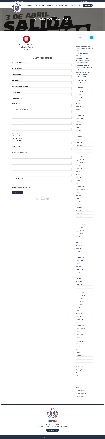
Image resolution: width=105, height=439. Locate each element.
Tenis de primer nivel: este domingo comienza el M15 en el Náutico (84, 48)
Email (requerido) (16, 80)
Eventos (49, 5)
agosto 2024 (79, 162)
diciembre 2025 (80, 115)
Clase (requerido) (16, 103)
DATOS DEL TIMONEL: (17, 138)
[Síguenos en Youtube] (92, 1)
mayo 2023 (79, 207)
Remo (77, 358)
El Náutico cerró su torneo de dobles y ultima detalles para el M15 (84, 67)
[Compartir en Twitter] (39, 199)
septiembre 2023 (80, 195)
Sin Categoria (79, 367)
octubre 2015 (79, 337)
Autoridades (30, 5)
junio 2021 (79, 275)
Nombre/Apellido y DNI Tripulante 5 (20, 178)
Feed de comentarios (81, 393)
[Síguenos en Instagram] (90, 1)
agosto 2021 (79, 269)
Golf (77, 349)
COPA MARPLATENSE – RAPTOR (82, 54)
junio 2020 (79, 310)
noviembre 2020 (80, 296)
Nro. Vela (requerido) (17, 121)
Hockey (78, 352)
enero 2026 (79, 112)
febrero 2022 (79, 251)
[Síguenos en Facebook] (89, 1)
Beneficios (61, 5)
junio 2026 (79, 97)
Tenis (77, 372)
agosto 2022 (79, 233)
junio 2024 (79, 168)
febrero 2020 (79, 319)
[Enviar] (80, 5)
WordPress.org (80, 396)
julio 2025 (78, 130)
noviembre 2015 (80, 334)
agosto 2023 (79, 198)
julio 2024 (78, 165)
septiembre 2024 (80, 160)
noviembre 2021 (80, 260)
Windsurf (78, 375)
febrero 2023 (79, 216)
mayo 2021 (79, 278)
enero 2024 (79, 183)
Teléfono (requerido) (17, 68)
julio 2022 (78, 236)
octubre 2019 (79, 331)
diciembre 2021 (80, 257)
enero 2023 (79, 219)
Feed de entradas (80, 390)
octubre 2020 (79, 299)
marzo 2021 (79, 284)
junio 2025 (79, 133)
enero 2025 (79, 148)
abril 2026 (79, 103)
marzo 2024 (79, 177)
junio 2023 (79, 204)
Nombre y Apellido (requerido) (19, 62)
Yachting (78, 378)
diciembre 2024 (80, 151)
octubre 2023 (79, 192)
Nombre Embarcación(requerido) (20, 109)
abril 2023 (79, 210)
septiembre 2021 (80, 266)
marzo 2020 (79, 316)
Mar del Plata (62, 437)
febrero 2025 (79, 145)
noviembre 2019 (80, 328)
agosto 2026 (79, 91)
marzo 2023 (79, 213)
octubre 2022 (79, 228)
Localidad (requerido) (17, 98)
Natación (78, 355)
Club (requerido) (16, 115)
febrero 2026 (79, 109)
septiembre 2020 (80, 301)
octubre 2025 (79, 121)
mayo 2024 (79, 171)
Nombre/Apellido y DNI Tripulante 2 (20, 161)
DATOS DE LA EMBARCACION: (19, 101)
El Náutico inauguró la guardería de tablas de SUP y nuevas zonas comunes (83, 60)
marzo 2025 (79, 142)
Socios (67, 5)
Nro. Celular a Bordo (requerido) (20, 86)
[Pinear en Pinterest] (44, 199)
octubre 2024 (79, 157)
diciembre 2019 (80, 325)
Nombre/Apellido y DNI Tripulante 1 (20, 155)
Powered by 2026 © (49, 437)
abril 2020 (79, 313)
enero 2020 (79, 322)
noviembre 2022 (80, 225)
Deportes (42, 5)
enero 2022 (79, 254)
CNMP (36, 5)
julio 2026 (78, 94)
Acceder (78, 387)
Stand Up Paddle (80, 370)
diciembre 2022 (80, 222)
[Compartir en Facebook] (36, 199)
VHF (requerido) (16, 133)
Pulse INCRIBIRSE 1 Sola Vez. (19, 185)
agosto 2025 (79, 127)
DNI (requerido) (16, 146)
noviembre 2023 (80, 189)
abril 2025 (79, 139)
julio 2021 (78, 272)
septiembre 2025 (80, 124)
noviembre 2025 (80, 118)
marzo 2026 (79, 106)
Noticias (54, 5)
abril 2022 (79, 245)
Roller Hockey (80, 364)
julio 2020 (78, 307)
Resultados (79, 361)
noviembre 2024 (80, 154)
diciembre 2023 (80, 186)
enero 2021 (79, 290)
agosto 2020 (79, 304)
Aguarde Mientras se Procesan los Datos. (22, 187)
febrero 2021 (79, 287)
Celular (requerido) (16, 74)
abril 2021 (79, 281)
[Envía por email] (42, 199)
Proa (13, 127)
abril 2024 (79, 174)
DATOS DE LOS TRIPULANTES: (19, 152)
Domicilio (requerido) (17, 92)
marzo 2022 (79, 248)
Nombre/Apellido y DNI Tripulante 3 (20, 167)
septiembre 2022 (80, 230)
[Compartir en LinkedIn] (47, 199)
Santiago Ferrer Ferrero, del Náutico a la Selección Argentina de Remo (83, 74)
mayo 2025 (79, 136)
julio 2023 (78, 201)
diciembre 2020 (80, 293)
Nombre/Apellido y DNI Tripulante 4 (20, 173)
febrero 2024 (79, 180)
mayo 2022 (79, 242)
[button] (84, 1)
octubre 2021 (79, 263)
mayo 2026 (79, 100)
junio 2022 (79, 239)
